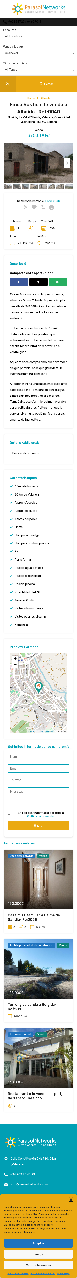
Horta (19, 527)
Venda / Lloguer (14, 46)
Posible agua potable (29, 568)
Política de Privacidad (43, 1273)
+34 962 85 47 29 (22, 1174)
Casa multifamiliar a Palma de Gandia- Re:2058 (34, 917)
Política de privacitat (41, 816)
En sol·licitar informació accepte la (41, 814)
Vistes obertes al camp (30, 616)
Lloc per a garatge (27, 535)
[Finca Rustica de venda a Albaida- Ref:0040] (39, 687)
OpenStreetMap (46, 731)
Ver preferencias (38, 1265)
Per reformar (23, 559)
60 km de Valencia (27, 494)
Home (31, 98)
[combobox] (38, 37)
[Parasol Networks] (38, 13)
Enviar (39, 825)
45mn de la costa (26, 486)
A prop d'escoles (26, 502)
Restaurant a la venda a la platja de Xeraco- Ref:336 (36, 1096)
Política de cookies (18, 1273)
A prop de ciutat (26, 511)
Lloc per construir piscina (32, 543)
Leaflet (31, 731)
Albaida (45, 98)
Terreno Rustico (25, 600)
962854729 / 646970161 (25, 21)
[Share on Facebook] (19, 282)
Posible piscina (25, 584)
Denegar (38, 1254)
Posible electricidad (28, 576)
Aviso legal (63, 1273)
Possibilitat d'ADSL (28, 592)
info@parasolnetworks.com (29, 1184)
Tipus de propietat (16, 63)
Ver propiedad (38, 897)
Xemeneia (21, 624)
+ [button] (15, 658)
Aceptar (39, 1243)
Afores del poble (26, 519)
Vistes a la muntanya (29, 608)
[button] (71, 1199)
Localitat (9, 30)
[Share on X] (38, 282)
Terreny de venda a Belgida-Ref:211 (32, 1006)
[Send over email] (58, 282)
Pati (17, 551)
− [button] (15, 664)
